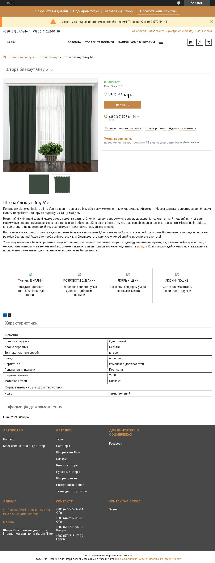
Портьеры (63, 446)
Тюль (60, 439)
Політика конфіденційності (165, 559)
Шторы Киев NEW (68, 452)
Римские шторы (67, 465)
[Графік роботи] (190, 42)
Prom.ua (127, 555)
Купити (125, 104)
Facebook (115, 443)
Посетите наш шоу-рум (158, 11)
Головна (74, 42)
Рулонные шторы (68, 472)
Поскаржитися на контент (131, 559)
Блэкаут (62, 459)
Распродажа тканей (70, 485)
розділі (142, 246)
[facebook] (5, 315)
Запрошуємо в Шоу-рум (136, 42)
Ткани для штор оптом (71, 491)
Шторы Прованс (67, 478)
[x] (9, 315)
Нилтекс (8, 439)
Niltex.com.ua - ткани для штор (24, 446)
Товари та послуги (99, 42)
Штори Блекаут (48, 57)
